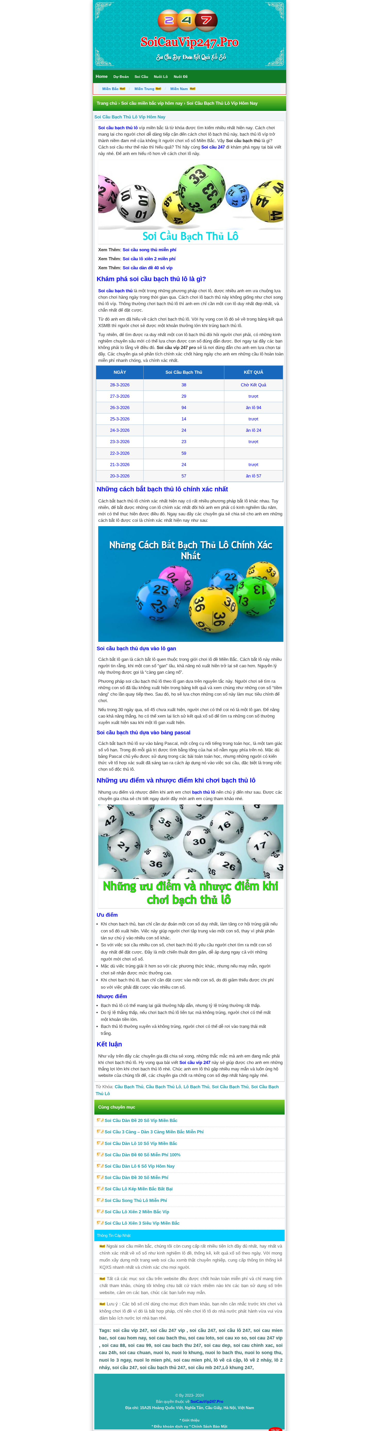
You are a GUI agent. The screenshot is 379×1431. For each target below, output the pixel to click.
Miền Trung (144, 89)
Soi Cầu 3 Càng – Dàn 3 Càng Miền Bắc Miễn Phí (154, 1131)
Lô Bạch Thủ (196, 1086)
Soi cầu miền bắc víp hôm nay (152, 103)
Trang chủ (107, 103)
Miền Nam (179, 89)
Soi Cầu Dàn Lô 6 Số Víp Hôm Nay (140, 1166)
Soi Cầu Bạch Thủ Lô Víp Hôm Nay (129, 117)
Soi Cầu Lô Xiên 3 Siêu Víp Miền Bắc (142, 1223)
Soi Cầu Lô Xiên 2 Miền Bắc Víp (137, 1211)
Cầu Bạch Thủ (129, 1086)
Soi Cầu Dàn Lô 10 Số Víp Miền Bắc (141, 1143)
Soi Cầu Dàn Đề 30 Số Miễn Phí (136, 1177)
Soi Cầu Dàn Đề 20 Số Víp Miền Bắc (141, 1120)
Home (102, 76)
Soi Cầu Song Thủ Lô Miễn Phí (136, 1200)
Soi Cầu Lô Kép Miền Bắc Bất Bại (139, 1188)
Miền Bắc (111, 89)
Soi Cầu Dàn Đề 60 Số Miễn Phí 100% (142, 1154)
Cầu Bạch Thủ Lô (163, 1086)
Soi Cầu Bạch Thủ (230, 1086)
